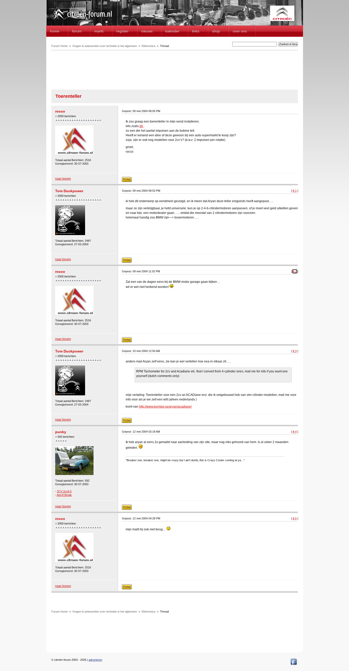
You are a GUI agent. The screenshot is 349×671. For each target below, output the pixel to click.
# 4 (295, 431)
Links (195, 31)
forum (77, 31)
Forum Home (59, 45)
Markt (98, 31)
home (54, 31)
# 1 (295, 190)
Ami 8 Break (64, 494)
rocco (60, 111)
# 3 (295, 350)
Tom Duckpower (69, 191)
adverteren (95, 659)
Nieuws (147, 31)
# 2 (295, 271)
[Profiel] (127, 181)
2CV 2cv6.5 (64, 491)
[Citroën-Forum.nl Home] (82, 20)
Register (122, 31)
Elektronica (148, 45)
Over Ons (240, 31)
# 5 (295, 518)
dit (141, 126)
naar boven (63, 178)
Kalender (172, 31)
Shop (216, 31)
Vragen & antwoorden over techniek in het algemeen (104, 45)
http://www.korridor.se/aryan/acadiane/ (165, 406)
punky (60, 432)
